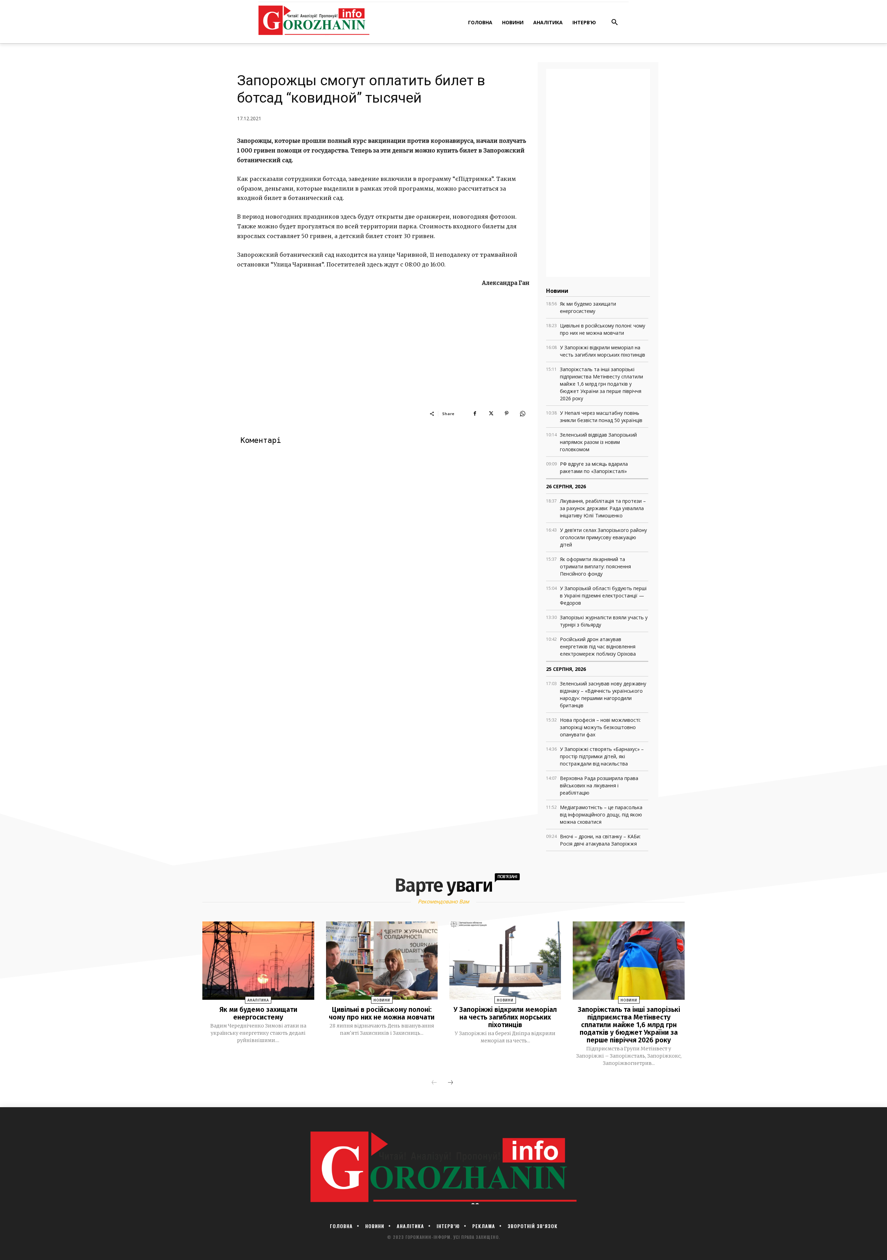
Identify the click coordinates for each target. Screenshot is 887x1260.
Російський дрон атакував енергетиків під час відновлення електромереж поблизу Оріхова (598, 646)
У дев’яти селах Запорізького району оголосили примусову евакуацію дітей (603, 537)
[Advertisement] (383, 357)
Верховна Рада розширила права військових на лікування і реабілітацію (599, 785)
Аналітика (258, 1000)
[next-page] (450, 1083)
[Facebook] (475, 413)
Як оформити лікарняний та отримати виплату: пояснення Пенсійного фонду (595, 566)
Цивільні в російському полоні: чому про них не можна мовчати (381, 1013)
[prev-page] (434, 1083)
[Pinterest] (506, 413)
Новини (382, 1000)
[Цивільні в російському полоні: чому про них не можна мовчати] (382, 960)
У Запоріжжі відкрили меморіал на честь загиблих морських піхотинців (505, 1017)
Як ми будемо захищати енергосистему (258, 1013)
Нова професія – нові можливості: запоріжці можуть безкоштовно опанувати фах (600, 727)
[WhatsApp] (522, 413)
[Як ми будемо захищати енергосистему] (258, 960)
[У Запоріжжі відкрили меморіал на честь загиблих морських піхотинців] (505, 960)
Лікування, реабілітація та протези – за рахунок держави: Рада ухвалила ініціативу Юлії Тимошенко (603, 508)
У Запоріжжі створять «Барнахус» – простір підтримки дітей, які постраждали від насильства (602, 756)
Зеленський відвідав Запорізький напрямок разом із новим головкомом (598, 442)
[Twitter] (491, 413)
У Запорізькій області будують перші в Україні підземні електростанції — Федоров (603, 595)
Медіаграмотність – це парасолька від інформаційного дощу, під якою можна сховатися (601, 814)
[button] (615, 22)
